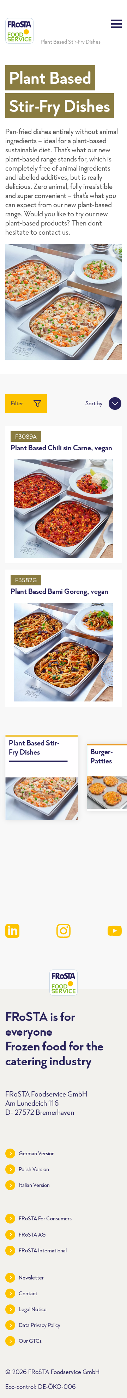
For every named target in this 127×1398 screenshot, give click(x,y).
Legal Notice (33, 1309)
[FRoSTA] (19, 31)
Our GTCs (30, 1341)
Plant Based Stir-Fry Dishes (71, 41)
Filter (17, 403)
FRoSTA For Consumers (45, 1218)
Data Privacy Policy (39, 1325)
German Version (37, 1153)
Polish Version (34, 1169)
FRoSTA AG (32, 1234)
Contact (28, 1293)
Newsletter (31, 1277)
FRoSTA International (43, 1250)
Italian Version (34, 1185)
